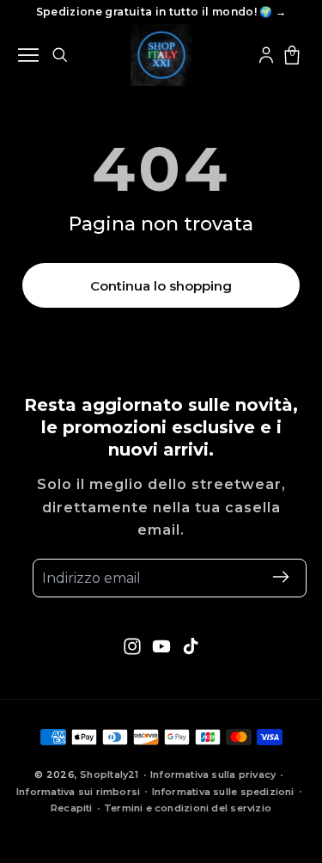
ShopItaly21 (109, 774)
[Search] (59, 54)
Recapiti (72, 808)
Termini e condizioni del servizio (187, 808)
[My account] (266, 55)
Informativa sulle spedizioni (223, 792)
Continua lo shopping (161, 286)
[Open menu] (28, 55)
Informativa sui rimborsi (78, 792)
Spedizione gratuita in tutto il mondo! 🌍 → (161, 11)
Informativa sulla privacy (213, 774)
